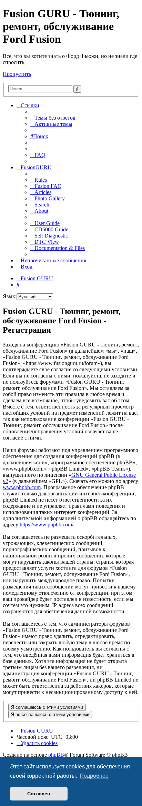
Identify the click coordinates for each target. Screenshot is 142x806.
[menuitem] (52, 118)
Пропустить (17, 74)
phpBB (56, 755)
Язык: (10, 296)
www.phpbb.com (22, 487)
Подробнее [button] (94, 776)
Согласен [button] (38, 793)
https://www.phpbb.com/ (46, 524)
